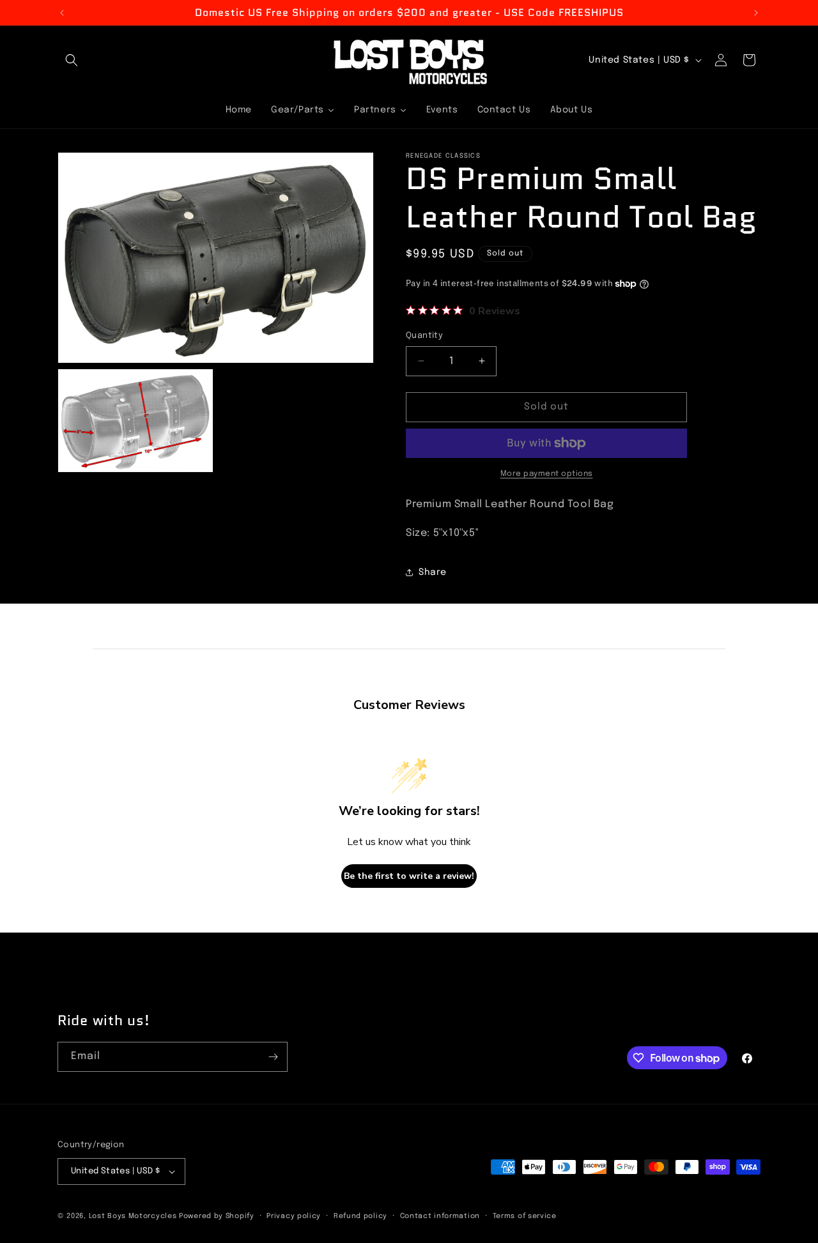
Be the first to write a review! (409, 876)
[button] (72, 60)
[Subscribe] (273, 1057)
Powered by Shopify (216, 1216)
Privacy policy (293, 1216)
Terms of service (525, 1216)
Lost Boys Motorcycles (133, 1216)
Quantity (424, 336)
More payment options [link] (546, 474)
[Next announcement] (756, 13)
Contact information (440, 1216)
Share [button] (433, 572)
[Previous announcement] (62, 13)
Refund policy (360, 1216)
